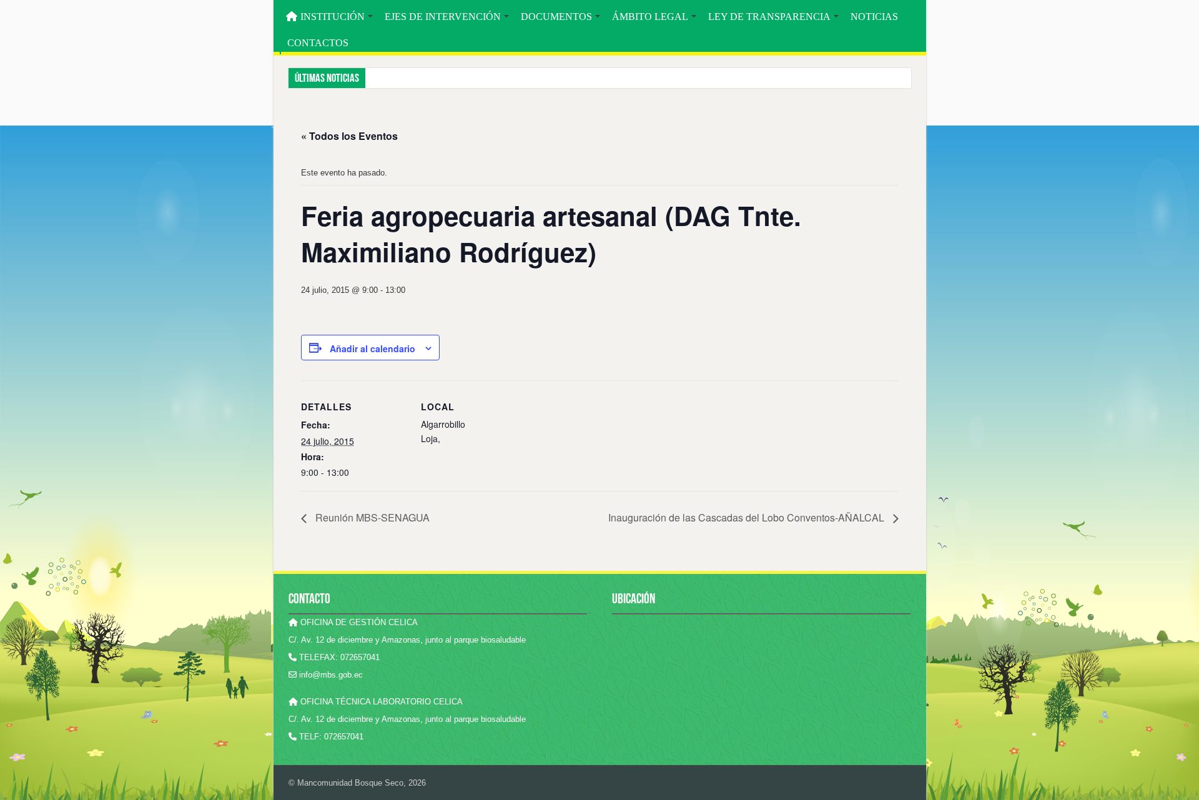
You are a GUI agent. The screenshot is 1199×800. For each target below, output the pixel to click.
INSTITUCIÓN (332, 16)
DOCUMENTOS (556, 16)
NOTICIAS (874, 16)
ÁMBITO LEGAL (650, 16)
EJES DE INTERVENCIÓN (443, 16)
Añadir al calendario (372, 348)
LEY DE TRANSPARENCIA (769, 16)
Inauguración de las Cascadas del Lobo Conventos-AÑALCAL (747, 517)
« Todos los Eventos (349, 136)
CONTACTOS (317, 42)
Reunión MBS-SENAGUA (371, 517)
